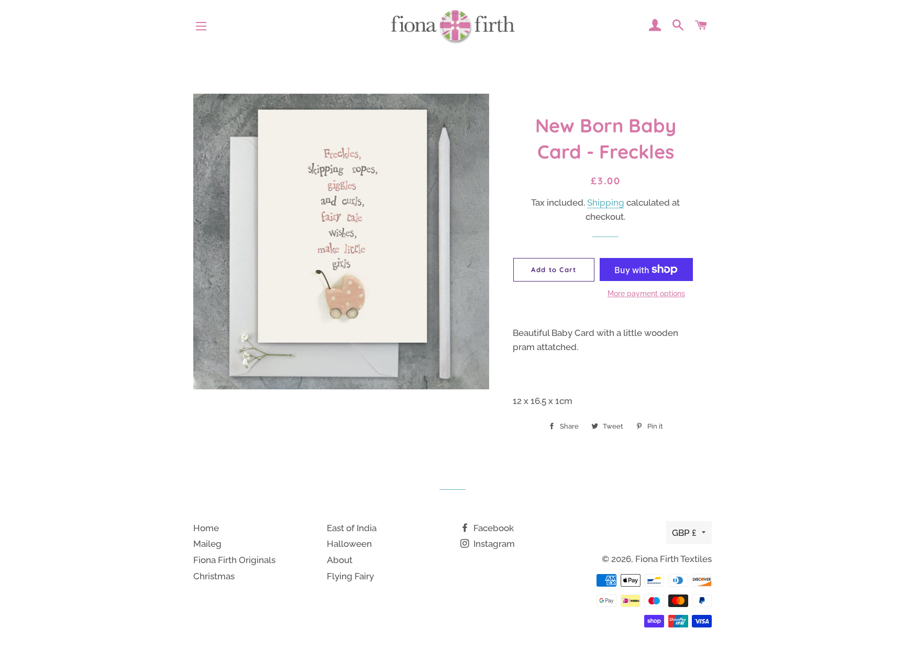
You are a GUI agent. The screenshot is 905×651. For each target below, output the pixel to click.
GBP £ (684, 532)
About (339, 560)
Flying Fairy (350, 576)
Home (206, 528)
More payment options (646, 293)
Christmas (214, 576)
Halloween (349, 543)
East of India (352, 528)
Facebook (492, 528)
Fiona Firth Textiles (673, 559)
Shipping (605, 202)
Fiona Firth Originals (234, 560)
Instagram (493, 543)
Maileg (207, 543)
